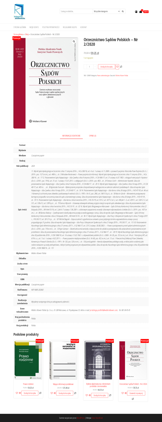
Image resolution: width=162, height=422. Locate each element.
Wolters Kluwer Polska (122, 75)
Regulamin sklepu (70, 27)
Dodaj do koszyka (107, 66)
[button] (74, 41)
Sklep (27, 34)
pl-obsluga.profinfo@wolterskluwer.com (103, 310)
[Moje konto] (136, 11)
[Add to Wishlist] (117, 66)
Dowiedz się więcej (136, 393)
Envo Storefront (97, 417)
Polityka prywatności (50, 27)
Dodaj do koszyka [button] (30, 393)
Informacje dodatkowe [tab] (71, 135)
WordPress (81, 417)
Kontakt (83, 27)
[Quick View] (20, 393)
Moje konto (34, 27)
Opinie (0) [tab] (92, 135)
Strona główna (19, 27)
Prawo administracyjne (103, 75)
